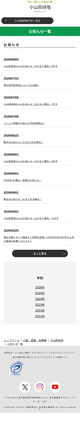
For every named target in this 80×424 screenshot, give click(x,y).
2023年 (40, 304)
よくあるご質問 (22, 353)
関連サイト (62, 357)
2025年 (40, 293)
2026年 (40, 287)
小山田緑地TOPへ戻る (27, 20)
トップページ (11, 340)
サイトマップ (48, 357)
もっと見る (40, 253)
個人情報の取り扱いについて (26, 357)
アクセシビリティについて (61, 353)
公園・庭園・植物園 (35, 340)
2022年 (40, 310)
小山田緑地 (40, 7)
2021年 (40, 316)
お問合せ (8, 353)
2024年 (40, 299)
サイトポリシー (39, 353)
